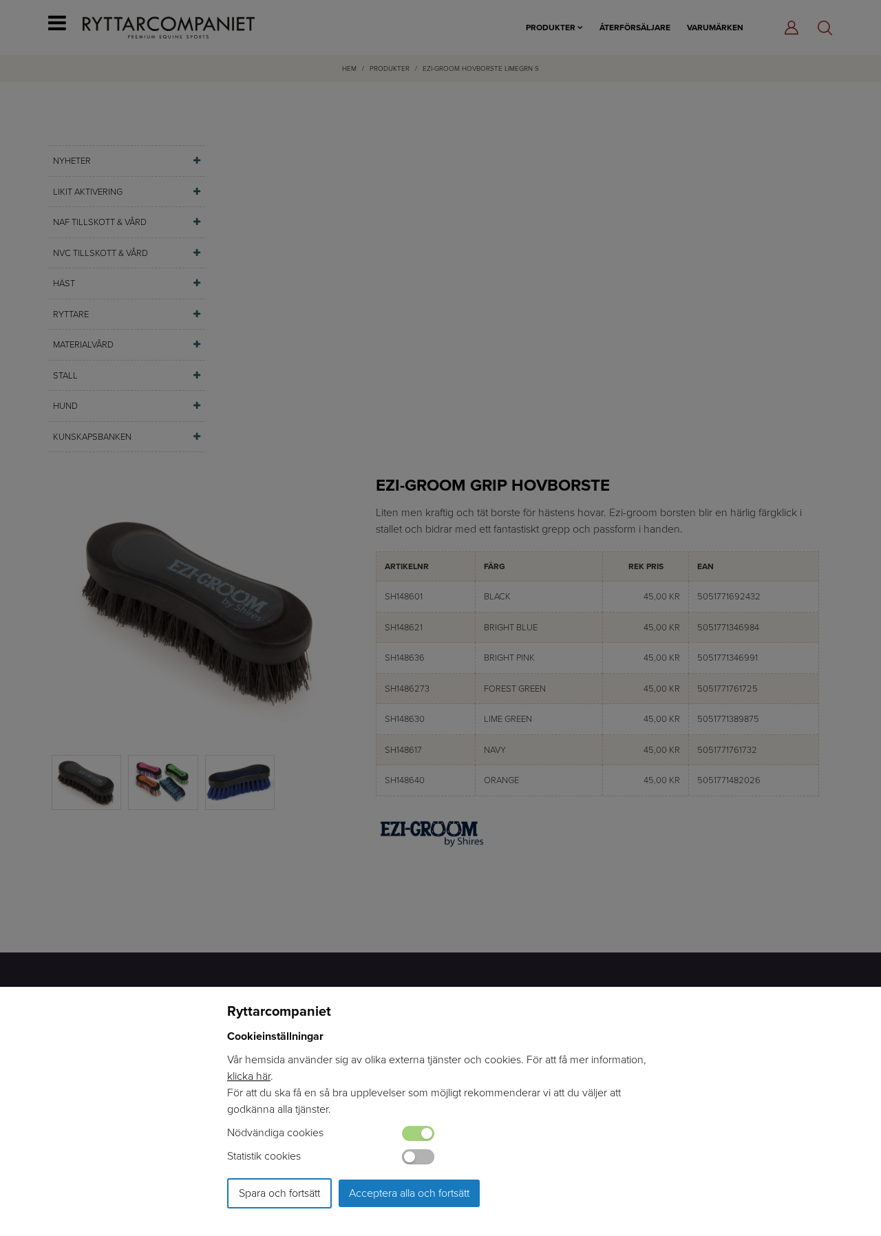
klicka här (248, 1076)
